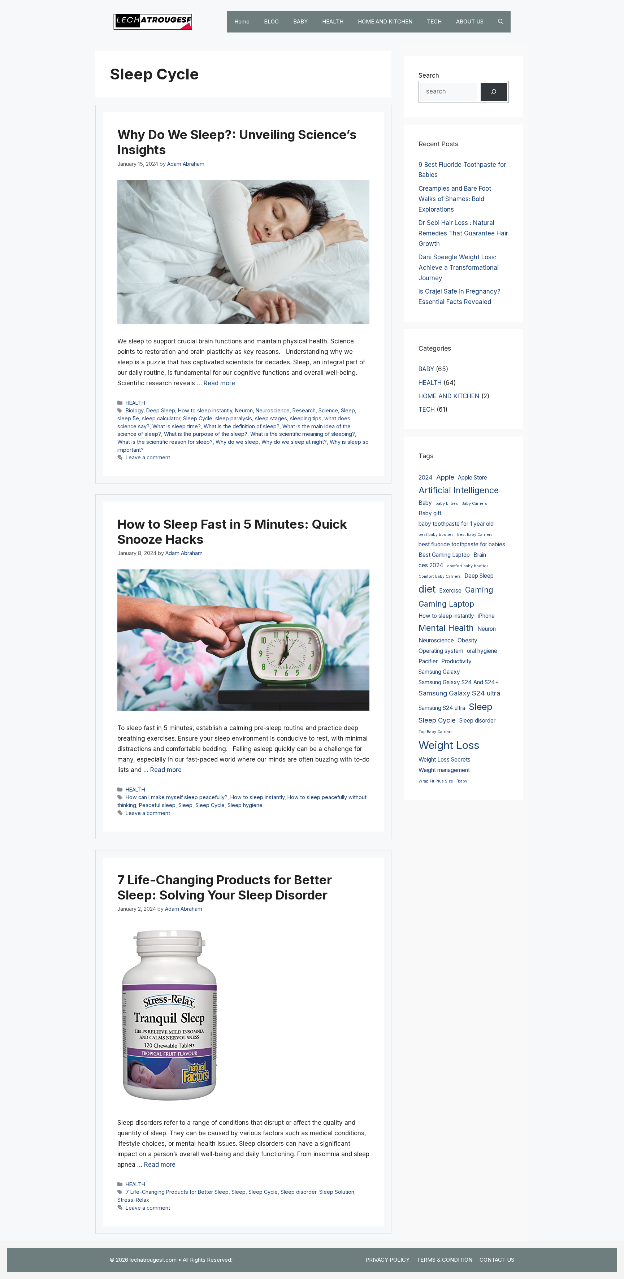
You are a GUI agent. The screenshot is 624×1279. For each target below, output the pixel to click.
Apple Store (472, 477)
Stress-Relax (133, 1200)
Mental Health (446, 628)
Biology (134, 410)
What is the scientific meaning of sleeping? (302, 434)
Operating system (441, 650)
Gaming (479, 589)
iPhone (486, 615)
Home (242, 21)
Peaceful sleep (157, 805)
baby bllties (447, 503)
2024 (426, 477)
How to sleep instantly (205, 410)
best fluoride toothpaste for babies (462, 544)
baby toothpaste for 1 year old (456, 523)
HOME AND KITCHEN (385, 21)
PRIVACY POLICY (387, 1259)
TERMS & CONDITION (444, 1259)
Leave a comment (148, 457)
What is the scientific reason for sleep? (165, 442)
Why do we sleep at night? (294, 442)
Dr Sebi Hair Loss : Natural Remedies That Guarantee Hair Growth (463, 233)
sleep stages (271, 418)
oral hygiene (482, 650)
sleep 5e (128, 418)
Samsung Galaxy (439, 671)
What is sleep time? (176, 426)
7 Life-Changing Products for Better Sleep (177, 1192)
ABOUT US (470, 21)
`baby (462, 781)
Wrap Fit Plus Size (436, 781)
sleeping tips (305, 418)
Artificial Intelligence (459, 490)
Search (429, 75)
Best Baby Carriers (475, 534)
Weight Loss (449, 745)
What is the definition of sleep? (242, 426)
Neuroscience (273, 410)
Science (328, 410)
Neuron (244, 410)
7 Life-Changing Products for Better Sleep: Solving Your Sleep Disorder (224, 887)
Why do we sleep (237, 442)
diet (427, 589)
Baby (425, 502)
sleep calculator (161, 418)
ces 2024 (431, 565)
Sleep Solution (336, 1192)
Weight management (444, 770)
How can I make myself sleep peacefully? (177, 797)
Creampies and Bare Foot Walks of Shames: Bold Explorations (455, 199)
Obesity (467, 640)
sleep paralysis (233, 418)
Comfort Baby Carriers (440, 576)
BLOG (271, 21)
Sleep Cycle (197, 418)
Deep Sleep (160, 410)
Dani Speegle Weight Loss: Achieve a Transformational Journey (459, 267)
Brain (479, 554)
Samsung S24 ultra (442, 707)
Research (304, 410)
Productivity (456, 661)
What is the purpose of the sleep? (205, 434)
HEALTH (332, 21)
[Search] (494, 92)
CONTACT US (497, 1259)
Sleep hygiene (245, 805)
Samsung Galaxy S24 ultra (459, 693)
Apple (445, 477)
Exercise (450, 590)
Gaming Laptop (446, 603)
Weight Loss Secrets (445, 759)
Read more (219, 383)
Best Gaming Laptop (444, 554)
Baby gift (430, 513)
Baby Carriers (474, 503)
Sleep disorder (298, 1192)
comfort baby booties (468, 566)
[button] (501, 21)
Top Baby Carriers (435, 731)
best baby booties (436, 534)
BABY (300, 21)
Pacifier (428, 661)
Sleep (348, 410)
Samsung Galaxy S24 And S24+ (459, 682)
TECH (434, 21)
